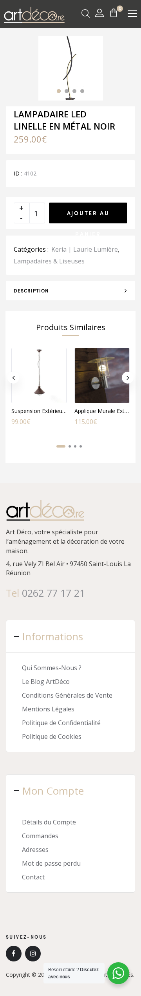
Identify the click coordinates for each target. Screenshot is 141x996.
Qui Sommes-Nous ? (51, 667)
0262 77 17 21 (53, 592)
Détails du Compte (49, 822)
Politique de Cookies (51, 736)
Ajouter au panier (88, 216)
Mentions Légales (48, 709)
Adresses (35, 849)
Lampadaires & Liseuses (49, 261)
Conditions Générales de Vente (67, 695)
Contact (33, 877)
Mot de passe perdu (51, 863)
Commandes (40, 836)
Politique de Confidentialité (61, 722)
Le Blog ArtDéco (46, 681)
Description (31, 290)
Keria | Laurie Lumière (84, 249)
